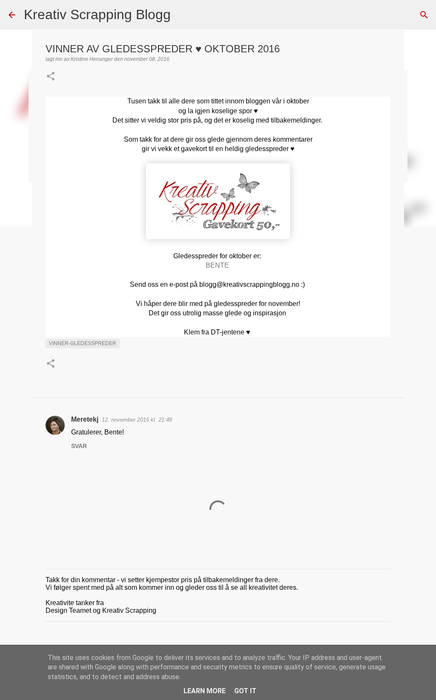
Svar (79, 446)
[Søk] (183, 15)
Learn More (205, 691)
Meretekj (84, 419)
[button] (51, 77)
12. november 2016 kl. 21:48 (137, 420)
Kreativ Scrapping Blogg (97, 14)
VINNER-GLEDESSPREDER (82, 343)
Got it (245, 691)
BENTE (217, 265)
